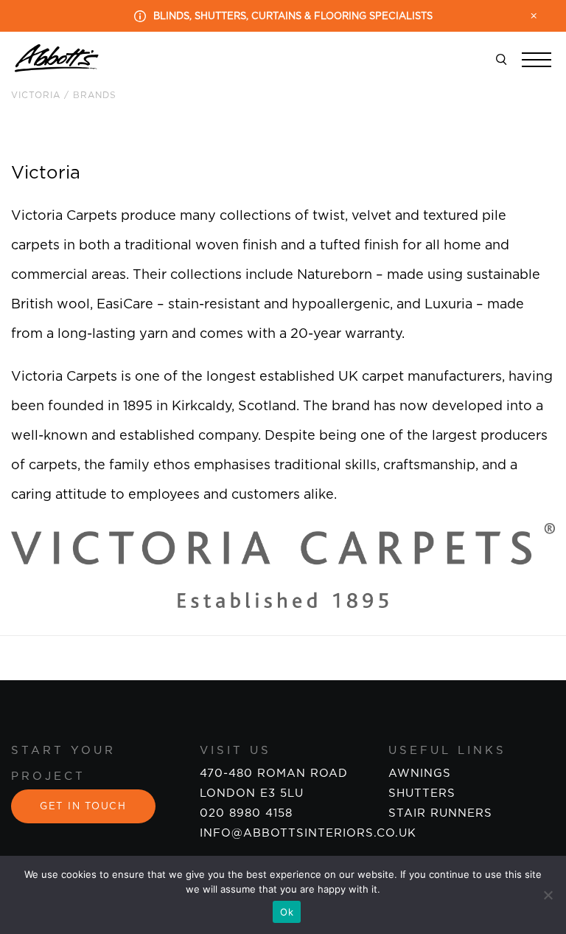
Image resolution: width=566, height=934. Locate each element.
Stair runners (440, 813)
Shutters (421, 793)
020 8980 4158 (246, 813)
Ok (286, 912)
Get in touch (83, 807)
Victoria (35, 95)
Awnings (419, 773)
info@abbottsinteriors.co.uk (308, 833)
